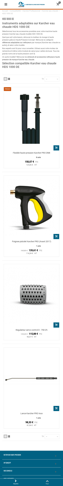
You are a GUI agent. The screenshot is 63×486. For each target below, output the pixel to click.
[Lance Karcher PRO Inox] (31, 379)
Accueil (5, 11)
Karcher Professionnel (31, 11)
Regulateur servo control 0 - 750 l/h (31, 330)
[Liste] (9, 79)
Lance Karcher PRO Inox (32, 413)
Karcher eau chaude (50, 11)
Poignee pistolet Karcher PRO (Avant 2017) (31, 241)
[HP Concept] (31, 4)
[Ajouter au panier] (56, 147)
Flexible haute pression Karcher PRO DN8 (31, 153)
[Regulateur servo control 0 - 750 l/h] (31, 296)
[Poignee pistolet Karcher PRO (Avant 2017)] (31, 207)
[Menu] (6, 4)
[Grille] (5, 79)
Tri (43, 79)
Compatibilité (15, 11)
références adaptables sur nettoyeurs (16, 43)
